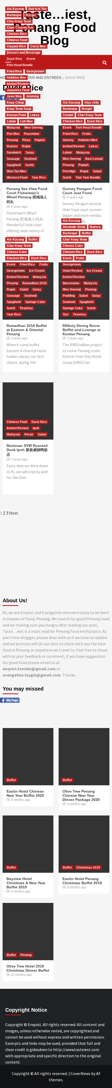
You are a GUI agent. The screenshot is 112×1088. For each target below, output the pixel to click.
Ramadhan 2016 (34, 283)
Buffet (33, 239)
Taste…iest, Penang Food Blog (54, 27)
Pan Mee (13, 134)
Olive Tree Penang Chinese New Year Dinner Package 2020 (81, 795)
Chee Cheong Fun (20, 27)
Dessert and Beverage (23, 52)
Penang (12, 140)
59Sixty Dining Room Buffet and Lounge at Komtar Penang (82, 330)
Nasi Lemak (94, 159)
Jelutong (32, 96)
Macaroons (71, 283)
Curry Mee (38, 46)
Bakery (95, 227)
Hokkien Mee (16, 77)
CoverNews (80, 1073)
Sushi (29, 165)
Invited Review (17, 84)
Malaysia (13, 127)
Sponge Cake (35, 302)
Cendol (68, 115)
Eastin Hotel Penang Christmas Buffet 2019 (82, 881)
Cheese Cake (17, 252)
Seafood (30, 159)
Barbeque (14, 15)
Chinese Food (17, 40)
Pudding (69, 296)
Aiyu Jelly (91, 102)
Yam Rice (39, 177)
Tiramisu (26, 308)
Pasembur (31, 134)
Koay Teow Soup (19, 109)
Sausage (13, 159)
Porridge (69, 171)
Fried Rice (14, 71)
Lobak (11, 121)
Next (13, 513)
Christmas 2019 (88, 867)
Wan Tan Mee (16, 171)
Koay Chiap (15, 102)
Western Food (17, 177)
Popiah (40, 140)
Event (31, 59)
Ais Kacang (15, 9)
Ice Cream (37, 271)
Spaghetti (14, 165)
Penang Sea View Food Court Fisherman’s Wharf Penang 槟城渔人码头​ (27, 195)
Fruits (86, 134)
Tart (66, 314)
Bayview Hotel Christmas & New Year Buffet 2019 (26, 883)
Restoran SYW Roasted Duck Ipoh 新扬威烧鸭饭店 (27, 450)
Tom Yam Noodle (88, 177)
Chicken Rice (17, 34)
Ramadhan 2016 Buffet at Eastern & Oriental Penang (27, 330)
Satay (30, 152)
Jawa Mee (14, 96)
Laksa (34, 115)
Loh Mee (26, 121)
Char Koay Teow (19, 21)
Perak (28, 434)
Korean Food (16, 115)
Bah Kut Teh (37, 9)
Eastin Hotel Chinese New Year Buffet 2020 (25, 793)
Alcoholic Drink (74, 227)
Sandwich (14, 152)
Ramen (12, 146)
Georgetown (35, 71)
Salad (97, 171)
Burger (31, 15)
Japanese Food (18, 90)
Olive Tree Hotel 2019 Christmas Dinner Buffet (28, 968)
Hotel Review (72, 271)
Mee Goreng (33, 127)
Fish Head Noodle (20, 65)
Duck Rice (14, 59)
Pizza (26, 140)
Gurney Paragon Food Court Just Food (82, 191)
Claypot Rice (16, 46)
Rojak (26, 146)
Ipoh (36, 428)
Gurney (68, 140)
